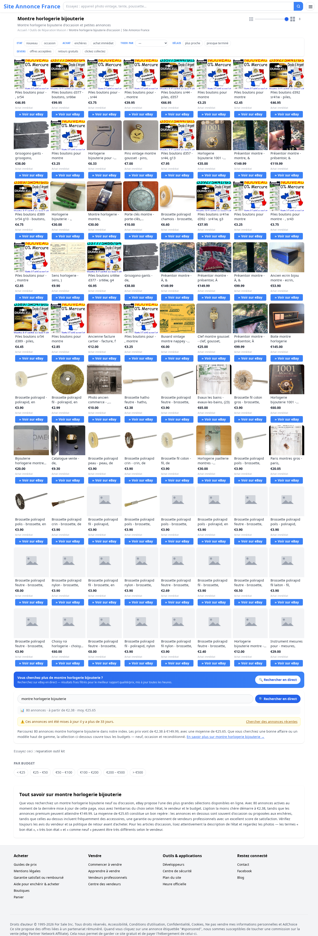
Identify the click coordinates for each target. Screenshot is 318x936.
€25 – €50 (40, 772)
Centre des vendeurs (104, 884)
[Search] (298, 6)
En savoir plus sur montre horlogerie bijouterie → (225, 736)
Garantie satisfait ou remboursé (39, 877)
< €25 (21, 772)
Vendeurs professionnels (107, 877)
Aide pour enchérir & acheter (36, 884)
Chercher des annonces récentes (272, 721)
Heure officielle (174, 884)
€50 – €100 (64, 772)
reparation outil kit (50, 751)
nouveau (31, 43)
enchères (80, 43)
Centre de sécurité (177, 871)
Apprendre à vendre (104, 871)
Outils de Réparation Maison (48, 30)
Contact (243, 864)
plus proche (192, 43)
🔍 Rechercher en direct (278, 699)
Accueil (22, 30)
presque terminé (217, 43)
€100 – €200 (89, 772)
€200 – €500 (115, 772)
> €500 (138, 772)
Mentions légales (27, 871)
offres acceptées (40, 51)
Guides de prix (25, 864)
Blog (240, 877)
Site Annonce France (32, 6)
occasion (49, 43)
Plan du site (172, 877)
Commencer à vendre (105, 864)
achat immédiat (103, 43)
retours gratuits (68, 51)
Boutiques (22, 890)
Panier (19, 897)
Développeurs (173, 864)
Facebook (244, 871)
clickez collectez (95, 51)
